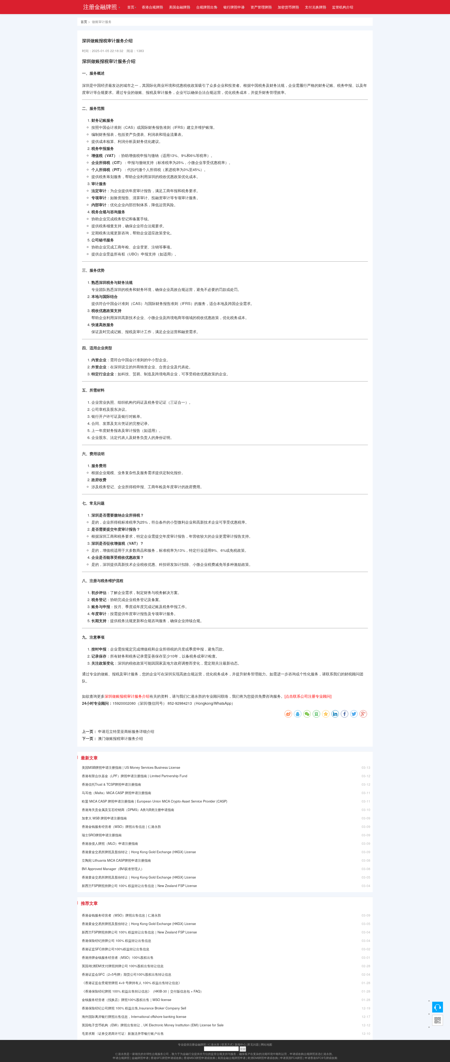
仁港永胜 (213, 1044)
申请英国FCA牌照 (291, 1058)
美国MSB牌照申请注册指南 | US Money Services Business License (131, 767)
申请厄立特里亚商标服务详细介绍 (126, 731)
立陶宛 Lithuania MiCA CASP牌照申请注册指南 (116, 860)
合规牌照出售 (206, 6)
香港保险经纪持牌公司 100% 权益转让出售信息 (116, 940)
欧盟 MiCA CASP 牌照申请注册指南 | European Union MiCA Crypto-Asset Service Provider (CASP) (154, 801)
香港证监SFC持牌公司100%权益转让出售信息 (115, 949)
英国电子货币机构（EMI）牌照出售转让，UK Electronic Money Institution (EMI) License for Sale (153, 1025)
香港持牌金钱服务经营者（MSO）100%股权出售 (118, 957)
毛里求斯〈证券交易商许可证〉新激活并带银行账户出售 (123, 1033)
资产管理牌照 (261, 6)
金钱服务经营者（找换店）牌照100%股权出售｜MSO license (126, 999)
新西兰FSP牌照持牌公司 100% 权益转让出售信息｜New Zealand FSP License (139, 885)
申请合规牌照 (121, 1058)
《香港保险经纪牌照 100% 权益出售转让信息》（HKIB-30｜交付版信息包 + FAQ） (142, 991)
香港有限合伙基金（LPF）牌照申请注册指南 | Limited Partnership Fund (134, 775)
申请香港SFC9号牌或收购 (321, 1058)
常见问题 (253, 1044)
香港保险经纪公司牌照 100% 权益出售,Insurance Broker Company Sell (134, 1008)
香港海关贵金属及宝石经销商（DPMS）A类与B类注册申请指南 (128, 809)
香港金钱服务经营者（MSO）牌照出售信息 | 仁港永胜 (121, 826)
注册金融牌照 (100, 7)
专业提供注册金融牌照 (192, 1044)
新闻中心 (240, 1044)
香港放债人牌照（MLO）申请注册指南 (110, 843)
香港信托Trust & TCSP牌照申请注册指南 (111, 784)
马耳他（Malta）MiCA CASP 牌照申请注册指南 (116, 792)
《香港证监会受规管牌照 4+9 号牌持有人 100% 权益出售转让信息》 (132, 982)
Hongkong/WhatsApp (213, 703)
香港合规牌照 (152, 6)
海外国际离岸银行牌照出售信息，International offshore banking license (134, 1016)
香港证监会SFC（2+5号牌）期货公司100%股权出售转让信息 (126, 974)
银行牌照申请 (233, 6)
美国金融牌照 (179, 6)
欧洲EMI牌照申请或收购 (263, 1058)
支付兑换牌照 (315, 6)
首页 (130, 6)
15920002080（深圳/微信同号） (139, 703)
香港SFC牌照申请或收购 (166, 1058)
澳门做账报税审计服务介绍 (120, 738)
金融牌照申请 (140, 1058)
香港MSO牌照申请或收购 (199, 1058)
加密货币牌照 (288, 6)
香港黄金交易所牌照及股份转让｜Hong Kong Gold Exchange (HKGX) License (139, 851)
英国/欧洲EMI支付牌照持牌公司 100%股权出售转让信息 (123, 965)
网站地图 (266, 1044)
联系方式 (227, 1044)
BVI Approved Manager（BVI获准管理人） (113, 868)
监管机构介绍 (342, 6)
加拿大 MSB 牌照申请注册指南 (104, 818)
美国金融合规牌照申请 (232, 1058)
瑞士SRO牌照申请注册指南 (102, 835)
